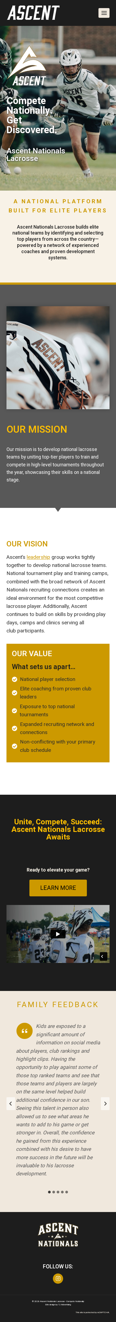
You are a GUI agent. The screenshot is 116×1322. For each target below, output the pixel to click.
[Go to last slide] (10, 1103)
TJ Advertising (64, 1304)
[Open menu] (104, 13)
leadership (38, 557)
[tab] (49, 1192)
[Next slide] (105, 1103)
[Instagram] (58, 1278)
